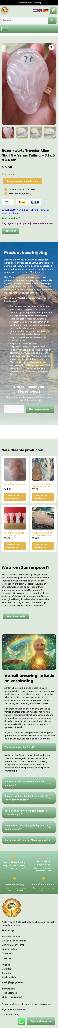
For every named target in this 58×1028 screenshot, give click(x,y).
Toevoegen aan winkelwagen (22, 181)
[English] (39, 10)
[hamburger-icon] (4, 29)
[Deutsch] (47, 10)
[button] (51, 47)
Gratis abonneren (39, 409)
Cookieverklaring (10, 1014)
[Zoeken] (52, 20)
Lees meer (10, 231)
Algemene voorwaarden (14, 1009)
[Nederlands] (35, 10)
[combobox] (24, 20)
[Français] (43, 10)
